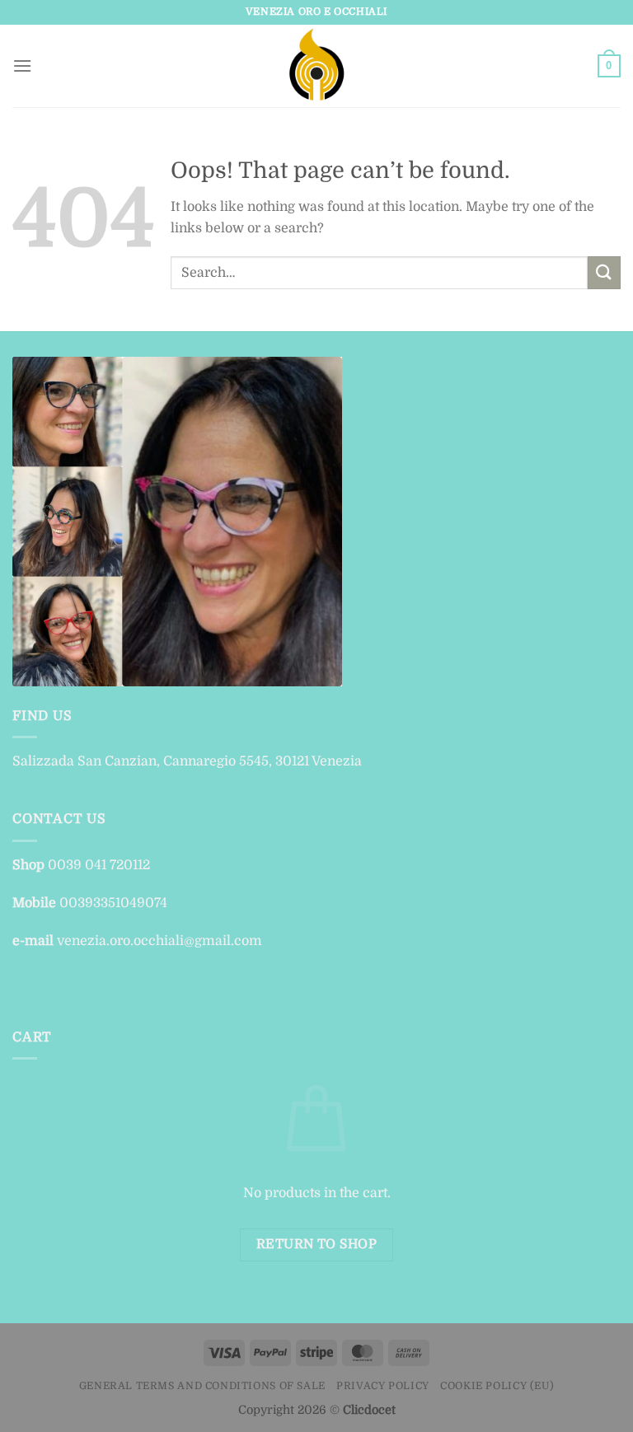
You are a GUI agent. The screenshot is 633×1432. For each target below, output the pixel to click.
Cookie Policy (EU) (497, 1386)
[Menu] (22, 65)
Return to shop (316, 1244)
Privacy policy (382, 1386)
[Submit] (604, 272)
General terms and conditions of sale (202, 1386)
